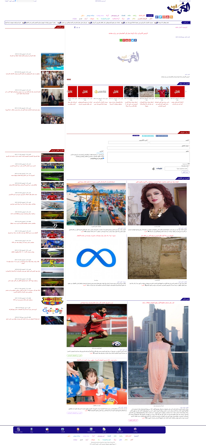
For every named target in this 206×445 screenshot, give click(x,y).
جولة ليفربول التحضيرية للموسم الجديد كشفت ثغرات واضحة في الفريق (23, 156)
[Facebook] (162, 136)
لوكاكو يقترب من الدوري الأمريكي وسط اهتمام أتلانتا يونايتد (23, 185)
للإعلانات (63, 431)
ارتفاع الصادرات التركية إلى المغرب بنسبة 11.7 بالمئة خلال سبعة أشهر (96, 182)
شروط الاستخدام (100, 152)
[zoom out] (79, 27)
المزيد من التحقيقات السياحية (74, 355)
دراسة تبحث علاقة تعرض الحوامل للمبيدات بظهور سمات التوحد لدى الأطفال (97, 360)
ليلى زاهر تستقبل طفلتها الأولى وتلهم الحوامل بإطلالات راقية (158, 302)
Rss (78, 431)
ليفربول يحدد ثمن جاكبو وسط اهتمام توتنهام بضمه (23, 175)
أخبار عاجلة (178, 27)
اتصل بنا (47, 431)
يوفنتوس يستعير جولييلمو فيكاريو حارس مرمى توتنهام (22, 223)
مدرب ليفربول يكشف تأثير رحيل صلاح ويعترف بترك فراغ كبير (96, 302)
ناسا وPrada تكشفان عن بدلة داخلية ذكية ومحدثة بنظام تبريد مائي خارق (23, 319)
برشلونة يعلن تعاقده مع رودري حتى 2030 (23, 299)
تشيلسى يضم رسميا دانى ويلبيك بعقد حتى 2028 (23, 242)
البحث (35, 1)
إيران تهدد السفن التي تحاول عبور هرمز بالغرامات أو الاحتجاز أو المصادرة (23, 271)
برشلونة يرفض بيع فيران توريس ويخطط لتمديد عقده (23, 213)
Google (6, 1)
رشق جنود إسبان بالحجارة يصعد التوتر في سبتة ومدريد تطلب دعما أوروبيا (23, 109)
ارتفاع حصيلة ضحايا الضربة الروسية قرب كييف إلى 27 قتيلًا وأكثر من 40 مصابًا (131, 104)
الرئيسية (185, 27)
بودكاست (135, 431)
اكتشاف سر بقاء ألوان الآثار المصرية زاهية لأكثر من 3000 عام (157, 235)
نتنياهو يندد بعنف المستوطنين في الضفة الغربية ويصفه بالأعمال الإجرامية (23, 73)
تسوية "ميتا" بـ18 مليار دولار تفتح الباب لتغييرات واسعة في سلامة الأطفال (96, 235)
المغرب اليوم (12, 1)
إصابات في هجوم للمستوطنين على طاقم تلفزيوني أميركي (135, 22)
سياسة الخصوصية (19, 431)
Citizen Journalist (91, 431)
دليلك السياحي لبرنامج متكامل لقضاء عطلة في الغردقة (23, 55)
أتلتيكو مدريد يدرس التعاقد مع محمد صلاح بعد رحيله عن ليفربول (23, 232)
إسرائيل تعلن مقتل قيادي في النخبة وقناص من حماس (103, 22)
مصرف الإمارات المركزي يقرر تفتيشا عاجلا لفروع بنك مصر (168, 22)
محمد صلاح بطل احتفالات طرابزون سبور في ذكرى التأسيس (23, 194)
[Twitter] (148, 136)
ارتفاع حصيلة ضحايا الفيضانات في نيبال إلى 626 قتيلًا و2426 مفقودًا (147, 104)
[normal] (77, 27)
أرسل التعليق (185, 172)
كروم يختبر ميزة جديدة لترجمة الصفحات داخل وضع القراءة (23, 309)
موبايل (31, 431)
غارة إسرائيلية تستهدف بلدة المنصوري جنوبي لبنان (38, 22)
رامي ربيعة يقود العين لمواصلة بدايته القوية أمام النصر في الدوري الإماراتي (162, 104)
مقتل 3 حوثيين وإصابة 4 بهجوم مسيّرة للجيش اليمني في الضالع (70, 22)
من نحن (104, 431)
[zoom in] (75, 27)
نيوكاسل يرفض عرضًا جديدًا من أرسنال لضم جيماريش (23, 204)
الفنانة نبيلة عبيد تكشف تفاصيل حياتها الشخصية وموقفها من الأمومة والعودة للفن (157, 182)
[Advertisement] (79, 7)
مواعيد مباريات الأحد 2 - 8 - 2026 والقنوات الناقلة (22, 252)
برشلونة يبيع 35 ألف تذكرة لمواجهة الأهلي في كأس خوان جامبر (23, 280)
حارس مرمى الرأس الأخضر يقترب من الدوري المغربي (23, 165)
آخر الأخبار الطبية (133, 420)
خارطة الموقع (120, 431)
